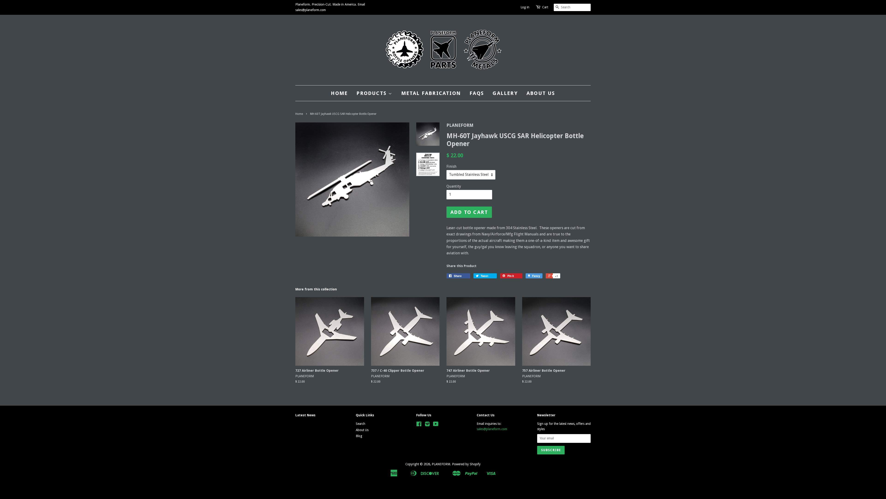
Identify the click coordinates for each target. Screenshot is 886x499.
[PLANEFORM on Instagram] (427, 425)
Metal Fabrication (431, 93)
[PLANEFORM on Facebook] (419, 425)
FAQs (477, 93)
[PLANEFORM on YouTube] (435, 425)
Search (360, 424)
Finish (451, 166)
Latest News (305, 415)
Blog (359, 436)
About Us (541, 93)
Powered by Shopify (466, 464)
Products (372, 93)
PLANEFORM (441, 464)
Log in (525, 7)
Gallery (505, 93)
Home (339, 93)
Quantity (453, 186)
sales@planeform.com (492, 429)
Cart (545, 7)
